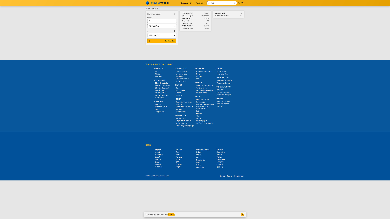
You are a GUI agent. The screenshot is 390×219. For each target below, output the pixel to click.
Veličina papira (201, 121)
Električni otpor (160, 93)
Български (159, 155)
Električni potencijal (162, 95)
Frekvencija (200, 102)
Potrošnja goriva (161, 107)
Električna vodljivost (162, 85)
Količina (179, 109)
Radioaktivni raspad (224, 95)
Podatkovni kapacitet (224, 81)
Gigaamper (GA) (187, 28)
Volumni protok (222, 74)
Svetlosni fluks (181, 81)
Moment (199, 76)
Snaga (157, 109)
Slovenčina (221, 152)
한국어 (198, 157)
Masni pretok (221, 71)
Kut (197, 111)
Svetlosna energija (182, 79)
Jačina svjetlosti (181, 71)
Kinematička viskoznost (184, 107)
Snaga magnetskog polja (185, 126)
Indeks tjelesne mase (203, 71)
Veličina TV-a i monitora (204, 123)
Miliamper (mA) (187, 18)
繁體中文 (220, 167)
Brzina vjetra (180, 90)
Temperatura (159, 112)
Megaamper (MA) (187, 25)
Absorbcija (220, 90)
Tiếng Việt (220, 162)
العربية (157, 152)
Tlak (197, 116)
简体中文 (220, 164)
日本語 (198, 155)
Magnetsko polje (182, 123)
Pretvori (149, 17)
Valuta (198, 118)
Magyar (178, 167)
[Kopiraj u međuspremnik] (150, 41)
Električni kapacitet (162, 88)
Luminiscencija (181, 74)
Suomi (178, 154)
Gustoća (179, 104)
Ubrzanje (179, 95)
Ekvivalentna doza (223, 92)
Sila (197, 79)
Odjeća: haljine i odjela (204, 85)
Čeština (158, 159)
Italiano (199, 152)
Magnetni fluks (181, 118)
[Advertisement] (195, 52)
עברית (178, 159)
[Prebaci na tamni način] (239, 3)
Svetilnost (179, 76)
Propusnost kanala (223, 83)
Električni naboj (160, 90)
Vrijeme (219, 106)
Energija (158, 104)
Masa (198, 74)
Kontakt (222, 176)
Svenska (220, 154)
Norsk (198, 162)
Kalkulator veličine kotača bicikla (203, 108)
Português (200, 167)
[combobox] (221, 3)
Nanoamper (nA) (187, 13)
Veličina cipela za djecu (204, 90)
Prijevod (199, 113)
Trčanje (178, 93)
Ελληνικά (158, 167)
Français (179, 157)
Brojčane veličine (202, 99)
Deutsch (158, 164)
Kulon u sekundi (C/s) (222, 15)
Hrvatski (179, 164)
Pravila (229, 176)
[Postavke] (174, 14)
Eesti (177, 152)
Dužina (157, 71)
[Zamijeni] (174, 31)
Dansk (157, 162)
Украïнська (221, 159)
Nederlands (200, 160)
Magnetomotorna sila (183, 121)
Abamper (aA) (220, 13)
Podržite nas (238, 176)
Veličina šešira (201, 93)
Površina (158, 76)
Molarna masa (181, 112)
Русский (220, 150)
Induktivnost (159, 98)
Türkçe (219, 157)
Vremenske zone (223, 104)
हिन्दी (177, 162)
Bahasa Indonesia (202, 150)
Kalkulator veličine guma (205, 104)
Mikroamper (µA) (187, 16)
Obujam (158, 74)
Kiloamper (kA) (187, 23)
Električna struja (161, 83)
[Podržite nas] (242, 3)
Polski (198, 165)
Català (157, 157)
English (171, 215)
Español (179, 150)
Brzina (178, 88)
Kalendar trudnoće (223, 101)
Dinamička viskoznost (183, 102)
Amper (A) (185, 21)
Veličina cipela (201, 88)
